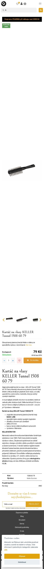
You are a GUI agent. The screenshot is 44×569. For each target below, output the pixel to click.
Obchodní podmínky (22, 527)
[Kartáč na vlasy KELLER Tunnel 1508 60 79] (22, 171)
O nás (22, 531)
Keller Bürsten (32, 478)
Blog (22, 516)
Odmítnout (22, 562)
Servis (22, 524)
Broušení (22, 520)
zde (5, 550)
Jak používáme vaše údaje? (31, 508)
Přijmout (22, 556)
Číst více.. (29, 345)
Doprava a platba (22, 513)
